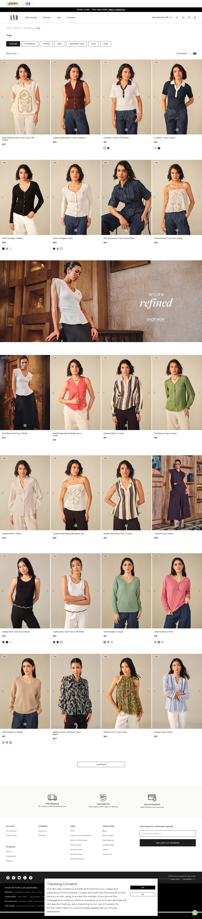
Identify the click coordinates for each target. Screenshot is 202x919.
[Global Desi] (13, 3)
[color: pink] (7, 248)
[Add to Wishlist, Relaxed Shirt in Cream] (149, 357)
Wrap (105, 44)
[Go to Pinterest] (30, 877)
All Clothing (28, 28)
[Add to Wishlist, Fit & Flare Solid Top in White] (47, 357)
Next (47, 96)
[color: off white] (105, 148)
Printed (46, 44)
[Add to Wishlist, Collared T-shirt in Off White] (149, 62)
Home (9, 28)
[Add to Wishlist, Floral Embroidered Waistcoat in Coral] (98, 357)
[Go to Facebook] (13, 877)
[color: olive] (3, 642)
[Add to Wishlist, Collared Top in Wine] (199, 458)
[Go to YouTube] (19, 877)
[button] (162, 17)
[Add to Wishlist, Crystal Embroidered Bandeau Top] (98, 458)
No (143, 894)
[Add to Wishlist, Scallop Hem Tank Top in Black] (47, 556)
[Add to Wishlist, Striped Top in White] (199, 656)
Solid (93, 44)
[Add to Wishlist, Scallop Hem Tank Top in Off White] (98, 556)
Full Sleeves (30, 44)
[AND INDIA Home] (13, 17)
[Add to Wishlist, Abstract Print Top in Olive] (149, 656)
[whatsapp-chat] (195, 912)
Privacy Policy (175, 879)
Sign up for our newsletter (168, 843)
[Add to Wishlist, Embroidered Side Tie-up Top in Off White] (47, 62)
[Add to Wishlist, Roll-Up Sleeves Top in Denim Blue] (149, 162)
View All (13, 44)
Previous (3, 96)
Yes (142, 887)
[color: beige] (112, 642)
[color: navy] (108, 148)
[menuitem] (31, 17)
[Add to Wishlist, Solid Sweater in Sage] (149, 556)
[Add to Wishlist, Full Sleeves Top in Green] (199, 357)
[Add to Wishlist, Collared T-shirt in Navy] (199, 62)
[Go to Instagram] (8, 877)
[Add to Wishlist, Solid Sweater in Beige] (47, 656)
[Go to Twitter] (25, 877)
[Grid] (193, 53)
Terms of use (187, 879)
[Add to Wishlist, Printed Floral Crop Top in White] (199, 162)
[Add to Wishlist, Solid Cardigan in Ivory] (98, 162)
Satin (59, 44)
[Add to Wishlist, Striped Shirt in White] (47, 458)
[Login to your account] (189, 18)
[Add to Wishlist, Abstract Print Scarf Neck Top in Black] (98, 656)
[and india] (27, 3)
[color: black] (3, 248)
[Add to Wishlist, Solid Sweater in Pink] (199, 556)
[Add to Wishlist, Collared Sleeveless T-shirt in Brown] (98, 62)
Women (18, 28)
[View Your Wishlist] (183, 18)
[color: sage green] (105, 642)
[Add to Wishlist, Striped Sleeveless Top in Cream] (149, 458)
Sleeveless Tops (77, 44)
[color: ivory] (10, 248)
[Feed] (190, 53)
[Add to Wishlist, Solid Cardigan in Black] (47, 162)
